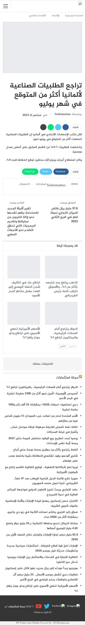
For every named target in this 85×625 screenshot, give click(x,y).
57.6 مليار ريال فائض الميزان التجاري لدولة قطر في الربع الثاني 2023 (64, 215)
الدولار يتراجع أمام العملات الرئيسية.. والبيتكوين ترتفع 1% (42, 387)
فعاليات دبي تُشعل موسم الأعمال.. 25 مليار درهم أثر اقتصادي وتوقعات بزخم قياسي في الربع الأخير (45, 577)
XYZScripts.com (61, 623)
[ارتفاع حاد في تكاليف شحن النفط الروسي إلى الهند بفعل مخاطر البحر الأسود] (23, 267)
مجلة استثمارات (67, 378)
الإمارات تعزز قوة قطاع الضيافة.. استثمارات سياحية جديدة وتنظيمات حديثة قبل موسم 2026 (42, 548)
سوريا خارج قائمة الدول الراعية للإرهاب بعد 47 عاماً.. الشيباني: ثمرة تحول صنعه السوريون (46, 481)
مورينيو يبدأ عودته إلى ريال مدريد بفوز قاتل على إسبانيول (41, 568)
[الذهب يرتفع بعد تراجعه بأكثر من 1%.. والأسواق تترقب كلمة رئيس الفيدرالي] (61, 267)
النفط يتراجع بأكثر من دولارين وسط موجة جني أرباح (45, 449)
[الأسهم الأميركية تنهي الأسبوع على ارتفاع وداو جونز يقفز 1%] (23, 313)
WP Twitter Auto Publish (27, 623)
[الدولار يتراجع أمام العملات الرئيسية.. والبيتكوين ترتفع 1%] (61, 313)
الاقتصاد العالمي (80, 77)
